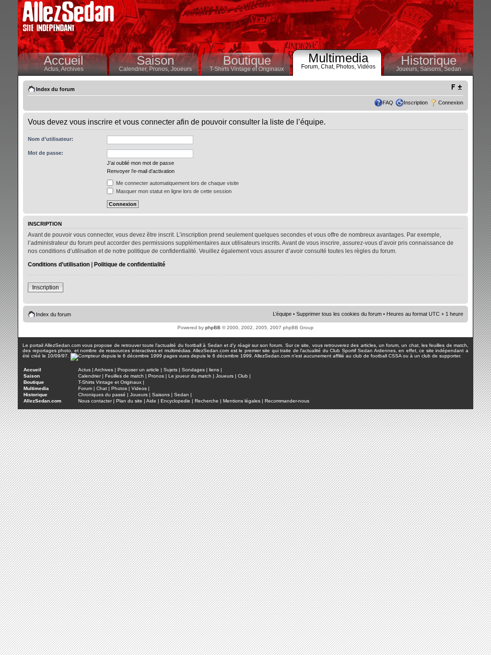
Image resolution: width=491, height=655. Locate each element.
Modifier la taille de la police (456, 87)
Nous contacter (95, 400)
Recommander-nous (287, 400)
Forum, (311, 66)
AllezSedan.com (42, 400)
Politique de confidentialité (129, 264)
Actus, (52, 69)
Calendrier (89, 376)
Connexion (450, 102)
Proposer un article (138, 369)
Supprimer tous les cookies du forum (339, 314)
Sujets (170, 369)
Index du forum (55, 89)
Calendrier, (134, 69)
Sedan (452, 69)
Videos (139, 388)
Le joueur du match (189, 376)
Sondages (193, 369)
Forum (85, 388)
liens (214, 369)
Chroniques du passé (102, 394)
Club (243, 376)
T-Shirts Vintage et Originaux (247, 69)
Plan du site (129, 400)
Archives (72, 69)
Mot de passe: (45, 153)
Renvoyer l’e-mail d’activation (141, 171)
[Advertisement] (296, 24)
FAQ (388, 102)
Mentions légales (241, 400)
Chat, (328, 66)
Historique (428, 60)
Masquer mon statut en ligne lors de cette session (173, 191)
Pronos (156, 376)
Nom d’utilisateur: (50, 139)
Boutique (247, 60)
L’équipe (282, 314)
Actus (84, 369)
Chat (101, 388)
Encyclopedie (175, 400)
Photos (119, 388)
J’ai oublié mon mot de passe (140, 163)
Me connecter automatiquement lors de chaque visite (177, 183)
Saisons (161, 394)
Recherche (207, 400)
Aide (151, 400)
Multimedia (338, 58)
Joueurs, (408, 69)
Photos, (346, 66)
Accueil (63, 60)
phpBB (213, 327)
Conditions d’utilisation (59, 264)
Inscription (416, 102)
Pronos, (160, 69)
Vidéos (366, 66)
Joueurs (181, 69)
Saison (155, 60)
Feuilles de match (124, 376)
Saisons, (432, 69)
